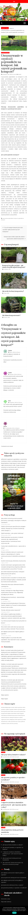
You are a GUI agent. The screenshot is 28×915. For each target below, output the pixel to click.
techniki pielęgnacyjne (6, 707)
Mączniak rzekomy (6, 901)
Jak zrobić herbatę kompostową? (13, 291)
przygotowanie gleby (5, 713)
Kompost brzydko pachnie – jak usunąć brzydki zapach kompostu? (13, 266)
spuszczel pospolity (18, 711)
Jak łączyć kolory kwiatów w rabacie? (13, 755)
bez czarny (18, 721)
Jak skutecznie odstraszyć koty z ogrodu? (12, 885)
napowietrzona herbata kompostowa (9, 715)
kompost (16, 218)
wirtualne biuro (4, 721)
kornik (2, 711)
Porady (3, 752)
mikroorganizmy (18, 719)
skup (18, 713)
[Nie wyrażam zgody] (26, 910)
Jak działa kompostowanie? (11, 315)
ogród (23, 709)
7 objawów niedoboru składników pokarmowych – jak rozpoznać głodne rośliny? (13, 805)
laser (24, 711)
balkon (12, 711)
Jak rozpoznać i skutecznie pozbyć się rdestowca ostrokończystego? (12, 666)
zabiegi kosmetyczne (14, 717)
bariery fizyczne (21, 715)
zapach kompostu (5, 717)
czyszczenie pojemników (7, 218)
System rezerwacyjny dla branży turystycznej (13, 561)
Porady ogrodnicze (10, 8)
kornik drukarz (14, 713)
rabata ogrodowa (18, 707)
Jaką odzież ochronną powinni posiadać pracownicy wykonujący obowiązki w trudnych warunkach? (13, 520)
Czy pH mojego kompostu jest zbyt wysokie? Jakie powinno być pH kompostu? (13, 229)
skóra (24, 707)
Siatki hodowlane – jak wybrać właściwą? (12, 533)
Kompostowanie (5, 52)
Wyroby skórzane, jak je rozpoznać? (11, 610)
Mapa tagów (4, 698)
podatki (24, 719)
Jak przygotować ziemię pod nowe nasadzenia (13, 877)
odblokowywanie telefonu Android (15, 430)
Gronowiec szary (5, 899)
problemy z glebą (5, 709)
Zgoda (14, 912)
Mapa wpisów (5, 695)
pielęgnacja (12, 719)
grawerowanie (7, 711)
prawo (7, 719)
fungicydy (21, 713)
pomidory (16, 723)
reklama (16, 709)
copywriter (11, 709)
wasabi (12, 707)
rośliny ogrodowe (12, 721)
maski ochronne (9, 723)
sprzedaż (20, 709)
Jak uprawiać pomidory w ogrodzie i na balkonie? (14, 887)
